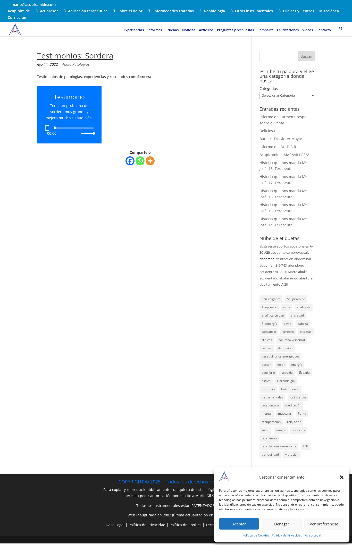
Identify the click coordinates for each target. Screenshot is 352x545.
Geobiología (214, 11)
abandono (296, 265)
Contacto (323, 30)
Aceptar (239, 523)
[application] (69, 130)
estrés (266, 381)
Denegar (281, 523)
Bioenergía (269, 323)
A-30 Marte (288, 271)
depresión (285, 348)
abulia (302, 271)
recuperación (271, 422)
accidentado (268, 278)
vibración (291, 454)
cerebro (288, 331)
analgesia (304, 307)
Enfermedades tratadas (173, 11)
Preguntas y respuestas (235, 30)
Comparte (265, 30)
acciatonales (299, 246)
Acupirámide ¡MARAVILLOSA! (284, 154)
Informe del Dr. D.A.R (277, 146)
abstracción (284, 259)
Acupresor (49, 11)
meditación (293, 405)
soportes (298, 430)
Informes (154, 30)
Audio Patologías (75, 64)
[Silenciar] (77, 133)
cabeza (303, 323)
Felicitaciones (288, 30)
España (304, 372)
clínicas (267, 340)
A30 (267, 252)
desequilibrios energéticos (280, 356)
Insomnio (268, 389)
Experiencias (134, 30)
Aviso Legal (313, 535)
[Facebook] (130, 160)
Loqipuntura (270, 405)
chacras (306, 331)
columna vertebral (292, 340)
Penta (302, 413)
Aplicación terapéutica (87, 11)
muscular (284, 413)
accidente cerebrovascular (291, 252)
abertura (306, 278)
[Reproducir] (47, 128)
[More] (150, 160)
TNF (305, 446)
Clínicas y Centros (298, 11)
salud (265, 430)
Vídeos (307, 30)
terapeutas (269, 438)
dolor (281, 364)
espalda (287, 372)
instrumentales (272, 397)
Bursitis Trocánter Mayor (280, 138)
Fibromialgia (286, 381)
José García (298, 397)
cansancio (269, 331)
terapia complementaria (279, 446)
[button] (341, 477)
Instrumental (290, 389)
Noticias (188, 30)
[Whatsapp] (140, 160)
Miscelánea (329, 11)
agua (286, 307)
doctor (266, 364)
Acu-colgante (271, 299)
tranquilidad (270, 454)
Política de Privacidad (287, 535)
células (267, 348)
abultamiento (269, 284)
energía (296, 364)
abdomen (266, 259)
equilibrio (268, 372)
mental (267, 413)
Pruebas (172, 30)
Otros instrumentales (254, 11)
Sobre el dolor (130, 11)
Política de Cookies (255, 535)
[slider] (86, 133)
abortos (283, 246)
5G (277, 271)
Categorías (268, 88)
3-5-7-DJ (281, 265)
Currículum (17, 18)
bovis (287, 323)
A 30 (284, 284)
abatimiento (288, 278)
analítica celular (273, 315)
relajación (294, 422)
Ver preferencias (324, 523)
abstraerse (267, 246)
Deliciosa (267, 130)
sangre (281, 430)
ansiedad (297, 315)
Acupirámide (19, 11)
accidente (266, 271)
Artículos (206, 30)
